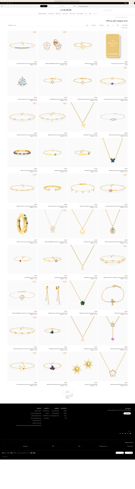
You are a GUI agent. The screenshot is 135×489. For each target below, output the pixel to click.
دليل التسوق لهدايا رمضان (36, 415)
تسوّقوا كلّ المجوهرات (42, 13)
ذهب (86, 13)
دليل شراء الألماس (37, 411)
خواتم (79, 446)
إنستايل (65, 413)
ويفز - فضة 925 (72, 13)
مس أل (65, 415)
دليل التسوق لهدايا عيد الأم (36, 418)
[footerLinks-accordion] (120, 446)
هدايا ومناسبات (51, 13)
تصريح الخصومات (46, 411)
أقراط (53, 446)
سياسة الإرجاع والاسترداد (54, 415)
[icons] (130, 434)
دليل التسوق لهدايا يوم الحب (35, 413)
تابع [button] (43, 6)
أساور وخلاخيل (25, 446)
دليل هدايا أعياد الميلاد (37, 420)
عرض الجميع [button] (67, 397)
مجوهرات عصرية (80, 13)
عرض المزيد (67, 392)
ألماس (90, 13)
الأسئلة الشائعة (46, 415)
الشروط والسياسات (55, 413)
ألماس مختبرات (65, 13)
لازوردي (65, 411)
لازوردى (127, 17)
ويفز (66, 418)
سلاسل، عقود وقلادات (103, 446)
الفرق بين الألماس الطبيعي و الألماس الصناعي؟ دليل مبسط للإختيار (28, 425)
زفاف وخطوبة (58, 13)
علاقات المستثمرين (55, 411)
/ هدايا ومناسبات (123, 17)
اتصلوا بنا (47, 413)
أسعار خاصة (95, 13)
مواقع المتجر (46, 418)
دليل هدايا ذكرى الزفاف (36, 423)
